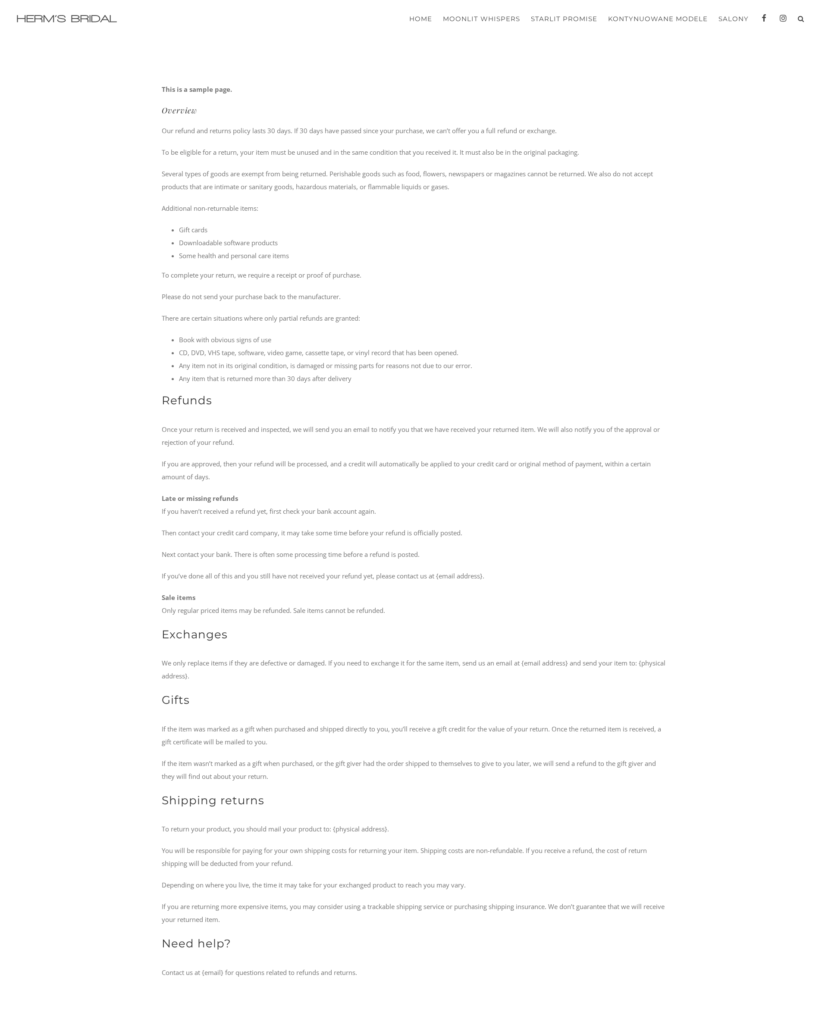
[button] (801, 18)
